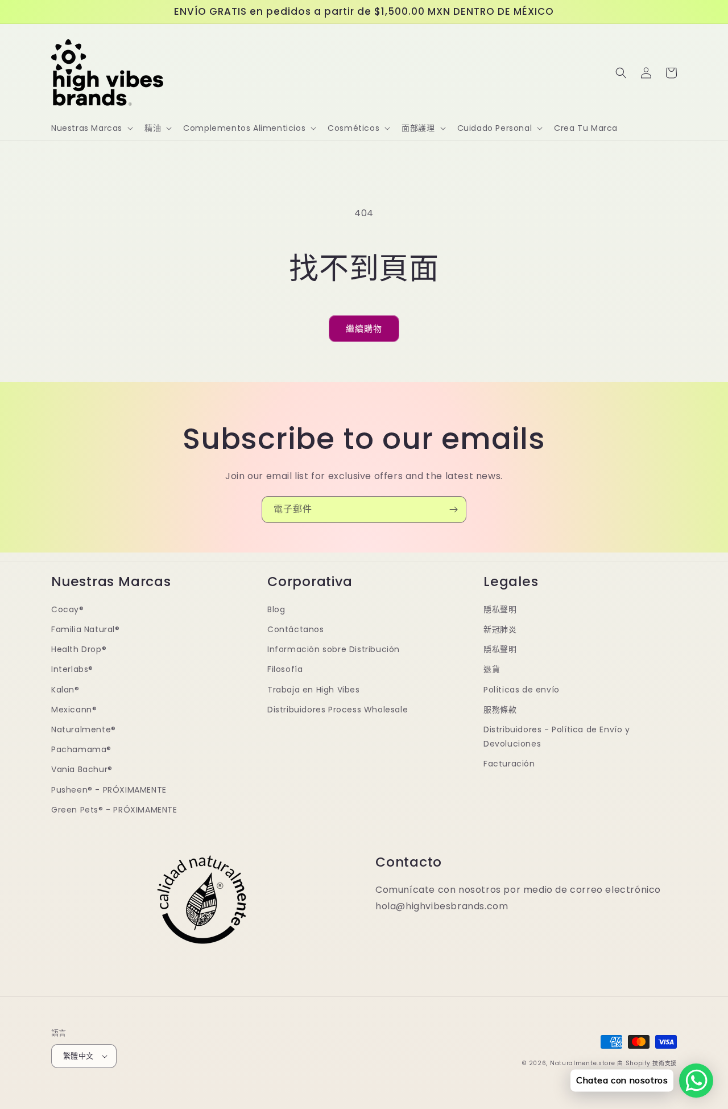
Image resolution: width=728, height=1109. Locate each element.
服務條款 (499, 709)
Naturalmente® (83, 729)
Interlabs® (72, 669)
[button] (91, 128)
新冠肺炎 (499, 629)
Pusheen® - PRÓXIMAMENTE (109, 789)
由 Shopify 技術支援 (647, 1063)
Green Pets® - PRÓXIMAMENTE (114, 809)
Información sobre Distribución (333, 649)
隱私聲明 (499, 609)
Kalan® (65, 689)
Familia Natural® (85, 629)
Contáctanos (295, 629)
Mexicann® (74, 709)
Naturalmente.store (582, 1063)
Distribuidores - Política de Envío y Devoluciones (556, 736)
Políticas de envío (521, 689)
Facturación (509, 763)
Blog (276, 609)
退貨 (491, 669)
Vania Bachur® (82, 769)
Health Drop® (78, 649)
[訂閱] (453, 509)
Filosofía (285, 669)
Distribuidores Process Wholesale (337, 709)
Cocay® (67, 609)
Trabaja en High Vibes (313, 689)
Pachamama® (81, 749)
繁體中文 (78, 1055)
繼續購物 (364, 329)
